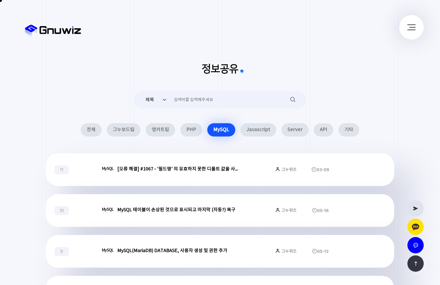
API (323, 129)
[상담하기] (415, 227)
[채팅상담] (415, 245)
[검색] (293, 99)
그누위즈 (288, 169)
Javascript (258, 129)
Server (294, 129)
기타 (349, 129)
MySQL (221, 129)
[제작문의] (415, 208)
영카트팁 (160, 129)
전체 (91, 129)
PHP (191, 129)
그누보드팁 (123, 129)
